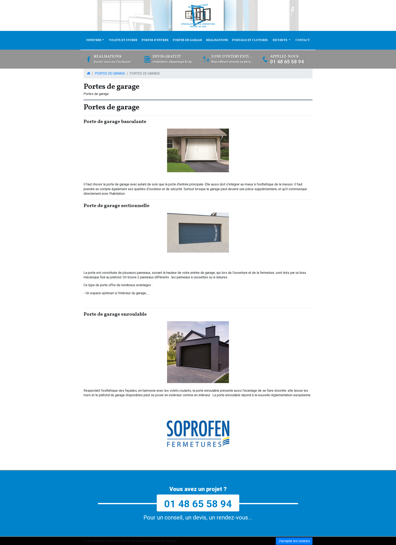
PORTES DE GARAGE (187, 40)
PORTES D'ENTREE (155, 40)
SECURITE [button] (280, 40)
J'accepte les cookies (294, 541)
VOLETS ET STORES (123, 40)
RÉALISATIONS (217, 40)
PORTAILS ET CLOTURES (250, 40)
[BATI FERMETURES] (198, 15)
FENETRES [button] (93, 40)
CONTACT (302, 40)
